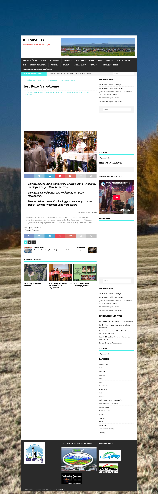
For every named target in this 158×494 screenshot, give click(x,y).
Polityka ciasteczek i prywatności (110, 400)
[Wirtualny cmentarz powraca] (35, 272)
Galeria (66, 65)
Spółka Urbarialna (38, 65)
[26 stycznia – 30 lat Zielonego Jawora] (85, 272)
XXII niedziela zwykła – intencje (110, 85)
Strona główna (30, 60)
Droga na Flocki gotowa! (113, 343)
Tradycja (54, 65)
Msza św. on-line (110, 65)
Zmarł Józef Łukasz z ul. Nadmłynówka (119, 321)
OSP (100, 393)
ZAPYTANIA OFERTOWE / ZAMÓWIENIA (37, 69)
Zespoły (109, 60)
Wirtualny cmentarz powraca (32, 284)
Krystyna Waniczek (46, 92)
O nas (43, 60)
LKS (24, 65)
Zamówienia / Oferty (106, 429)
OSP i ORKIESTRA (123, 60)
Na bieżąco (54, 60)
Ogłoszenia (103, 389)
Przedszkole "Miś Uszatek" (108, 404)
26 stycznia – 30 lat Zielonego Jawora (81, 284)
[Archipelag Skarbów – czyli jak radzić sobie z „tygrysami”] (60, 272)
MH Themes (61, 489)
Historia (102, 371)
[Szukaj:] (123, 73)
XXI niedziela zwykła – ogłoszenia (110, 101)
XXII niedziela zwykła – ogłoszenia (111, 88)
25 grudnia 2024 (31, 92)
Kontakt (93, 65)
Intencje (102, 375)
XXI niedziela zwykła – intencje (109, 98)
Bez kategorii (103, 364)
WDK (100, 60)
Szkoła (101, 414)
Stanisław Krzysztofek (107, 331)
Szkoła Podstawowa (85, 60)
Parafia (67, 60)
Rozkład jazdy (80, 65)
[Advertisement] (79, 18)
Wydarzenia (59, 92)
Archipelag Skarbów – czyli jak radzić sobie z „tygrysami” (60, 285)
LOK (100, 382)
